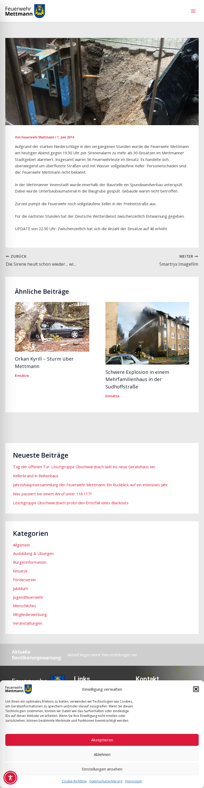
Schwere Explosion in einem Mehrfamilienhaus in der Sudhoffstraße (137, 379)
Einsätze (22, 375)
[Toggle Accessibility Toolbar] (10, 777)
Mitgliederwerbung (30, 614)
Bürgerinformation (29, 562)
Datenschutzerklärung (106, 781)
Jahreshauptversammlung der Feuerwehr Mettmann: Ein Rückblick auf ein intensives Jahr (90, 484)
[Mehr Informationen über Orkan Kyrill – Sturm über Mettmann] (52, 326)
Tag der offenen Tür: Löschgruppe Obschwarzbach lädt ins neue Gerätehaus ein (84, 466)
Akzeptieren (102, 739)
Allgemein (21, 545)
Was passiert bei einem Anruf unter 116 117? (52, 493)
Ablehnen (102, 754)
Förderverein (24, 579)
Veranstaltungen (27, 623)
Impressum (133, 781)
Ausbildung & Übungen (33, 553)
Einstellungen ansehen (102, 769)
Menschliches (24, 605)
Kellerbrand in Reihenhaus (35, 475)
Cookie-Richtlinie (74, 781)
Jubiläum (20, 588)
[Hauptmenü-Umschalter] (193, 11)
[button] (196, 689)
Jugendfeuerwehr (28, 597)
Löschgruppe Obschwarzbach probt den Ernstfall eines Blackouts (71, 502)
